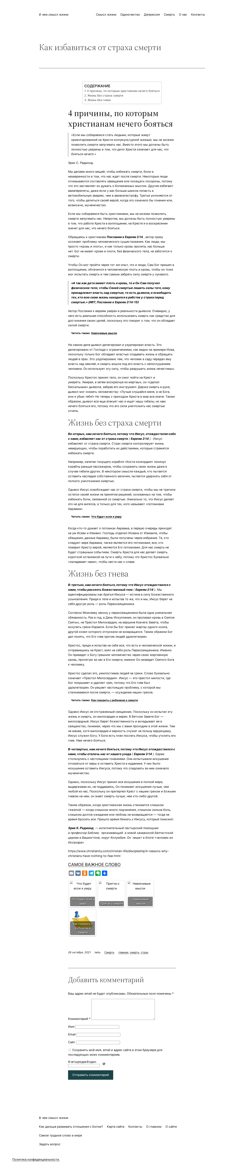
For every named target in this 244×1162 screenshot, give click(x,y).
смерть (134, 952)
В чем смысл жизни (53, 14)
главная (123, 952)
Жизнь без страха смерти (105, 95)
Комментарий (79, 1019)
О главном (154, 1126)
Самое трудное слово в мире (60, 1135)
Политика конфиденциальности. (36, 1159)
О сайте (171, 1126)
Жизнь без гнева (99, 100)
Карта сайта (115, 1126)
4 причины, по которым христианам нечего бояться (123, 91)
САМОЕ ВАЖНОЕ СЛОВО (94, 864)
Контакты (135, 1126)
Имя (71, 1026)
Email (72, 1034)
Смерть (109, 952)
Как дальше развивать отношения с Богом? (71, 1126)
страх (144, 952)
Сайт (71, 1042)
